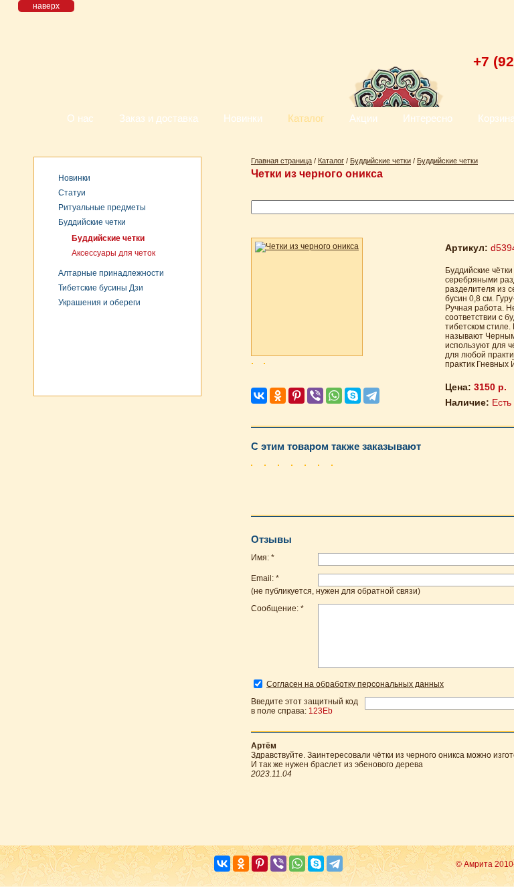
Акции (363, 118)
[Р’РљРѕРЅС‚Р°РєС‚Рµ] (259, 396)
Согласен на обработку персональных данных (355, 684)
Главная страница (281, 161)
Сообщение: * (277, 608)
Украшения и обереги (99, 302)
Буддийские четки (92, 222)
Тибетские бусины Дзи (100, 288)
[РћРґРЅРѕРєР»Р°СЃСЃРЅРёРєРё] (278, 396)
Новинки (243, 118)
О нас (80, 118)
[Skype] (353, 396)
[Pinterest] (296, 396)
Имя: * (262, 557)
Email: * (265, 578)
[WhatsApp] (334, 396)
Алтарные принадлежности (111, 273)
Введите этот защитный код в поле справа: (304, 706)
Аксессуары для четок (113, 253)
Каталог (306, 118)
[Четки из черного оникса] (307, 297)
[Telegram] (371, 396)
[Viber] (315, 396)
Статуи (72, 192)
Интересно (427, 118)
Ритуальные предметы (102, 207)
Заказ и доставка (158, 118)
